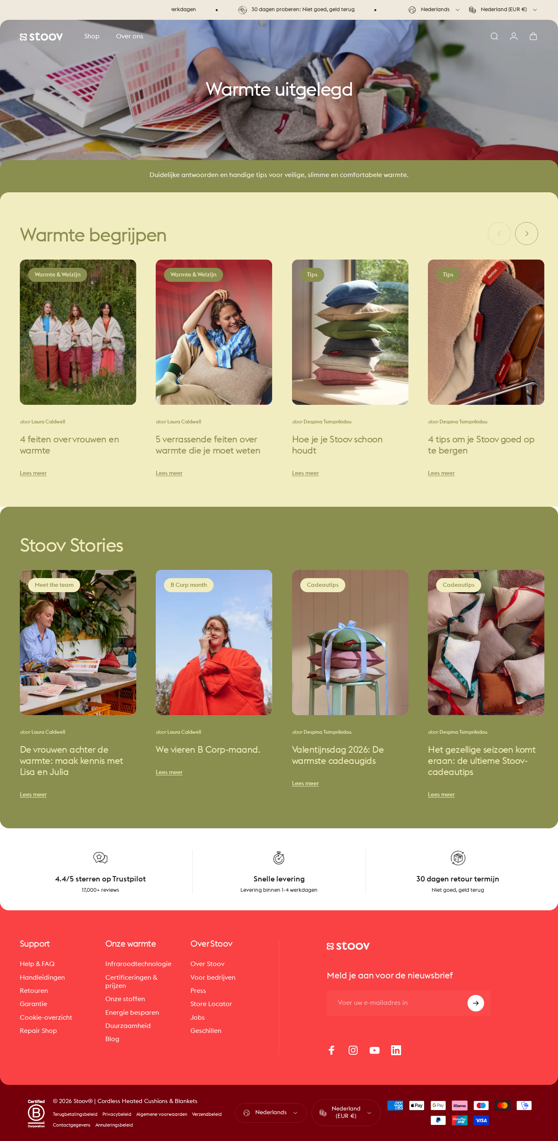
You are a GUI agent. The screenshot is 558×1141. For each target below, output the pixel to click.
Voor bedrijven (212, 977)
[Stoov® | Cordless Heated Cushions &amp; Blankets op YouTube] (375, 1050)
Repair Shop (38, 1031)
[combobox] (434, 10)
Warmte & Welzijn (58, 274)
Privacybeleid (116, 1114)
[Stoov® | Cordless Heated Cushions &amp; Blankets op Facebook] (332, 1050)
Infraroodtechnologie (138, 964)
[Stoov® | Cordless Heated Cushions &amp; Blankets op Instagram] (353, 1050)
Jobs (197, 1017)
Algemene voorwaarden (161, 1114)
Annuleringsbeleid (114, 1125)
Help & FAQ (37, 964)
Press (198, 990)
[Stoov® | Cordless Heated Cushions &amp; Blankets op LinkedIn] (396, 1050)
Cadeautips (323, 585)
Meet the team (54, 585)
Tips (312, 274)
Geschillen (205, 1031)
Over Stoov (207, 964)
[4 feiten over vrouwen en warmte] (78, 331)
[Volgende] (526, 233)
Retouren (34, 990)
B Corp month (189, 585)
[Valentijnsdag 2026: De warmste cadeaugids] (350, 642)
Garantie (33, 1004)
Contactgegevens (71, 1125)
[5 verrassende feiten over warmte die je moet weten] (214, 331)
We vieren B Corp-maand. (208, 750)
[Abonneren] (476, 1003)
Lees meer (33, 473)
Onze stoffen (125, 999)
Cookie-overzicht (46, 1017)
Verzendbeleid (207, 1114)
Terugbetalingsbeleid (75, 1114)
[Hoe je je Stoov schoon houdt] (350, 331)
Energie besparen (132, 1012)
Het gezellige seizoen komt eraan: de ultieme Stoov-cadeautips (481, 761)
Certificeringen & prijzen (131, 981)
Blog (112, 1039)
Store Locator (211, 1004)
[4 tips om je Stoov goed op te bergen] (486, 331)
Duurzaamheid (128, 1026)
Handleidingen (42, 977)
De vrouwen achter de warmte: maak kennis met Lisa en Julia (71, 761)
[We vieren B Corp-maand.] (214, 642)
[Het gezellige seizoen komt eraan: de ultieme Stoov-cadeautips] (486, 642)
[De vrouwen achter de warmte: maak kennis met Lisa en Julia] (78, 642)
